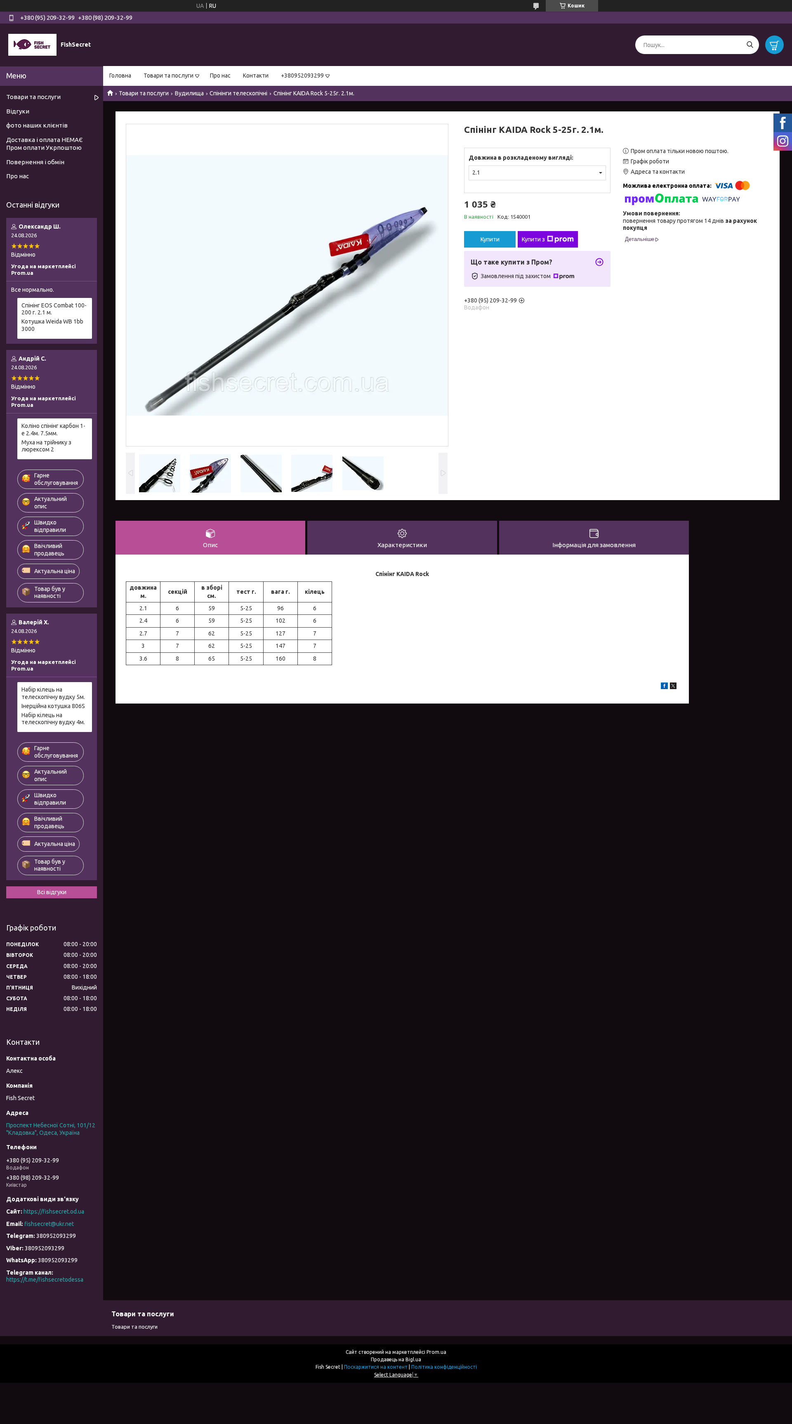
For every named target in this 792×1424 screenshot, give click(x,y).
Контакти (256, 75)
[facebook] (664, 687)
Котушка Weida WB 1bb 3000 (52, 325)
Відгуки (17, 111)
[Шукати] (749, 44)
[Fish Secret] (32, 44)
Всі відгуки (51, 892)
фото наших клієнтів (37, 125)
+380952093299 (302, 75)
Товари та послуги (168, 75)
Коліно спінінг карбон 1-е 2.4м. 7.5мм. (53, 430)
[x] (673, 687)
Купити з (533, 239)
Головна (120, 75)
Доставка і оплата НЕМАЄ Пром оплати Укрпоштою (44, 143)
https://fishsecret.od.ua (54, 1211)
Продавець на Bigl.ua (396, 1359)
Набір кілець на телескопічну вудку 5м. (53, 693)
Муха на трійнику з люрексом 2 (46, 446)
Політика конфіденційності (444, 1367)
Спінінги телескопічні (238, 93)
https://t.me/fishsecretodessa (44, 1279)
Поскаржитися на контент (376, 1367)
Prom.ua (436, 1352)
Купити (490, 239)
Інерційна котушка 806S (53, 706)
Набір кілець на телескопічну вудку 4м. (53, 719)
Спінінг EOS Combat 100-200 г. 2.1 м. (54, 309)
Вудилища (189, 93)
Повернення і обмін (35, 161)
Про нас (220, 75)
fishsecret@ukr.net (49, 1224)
